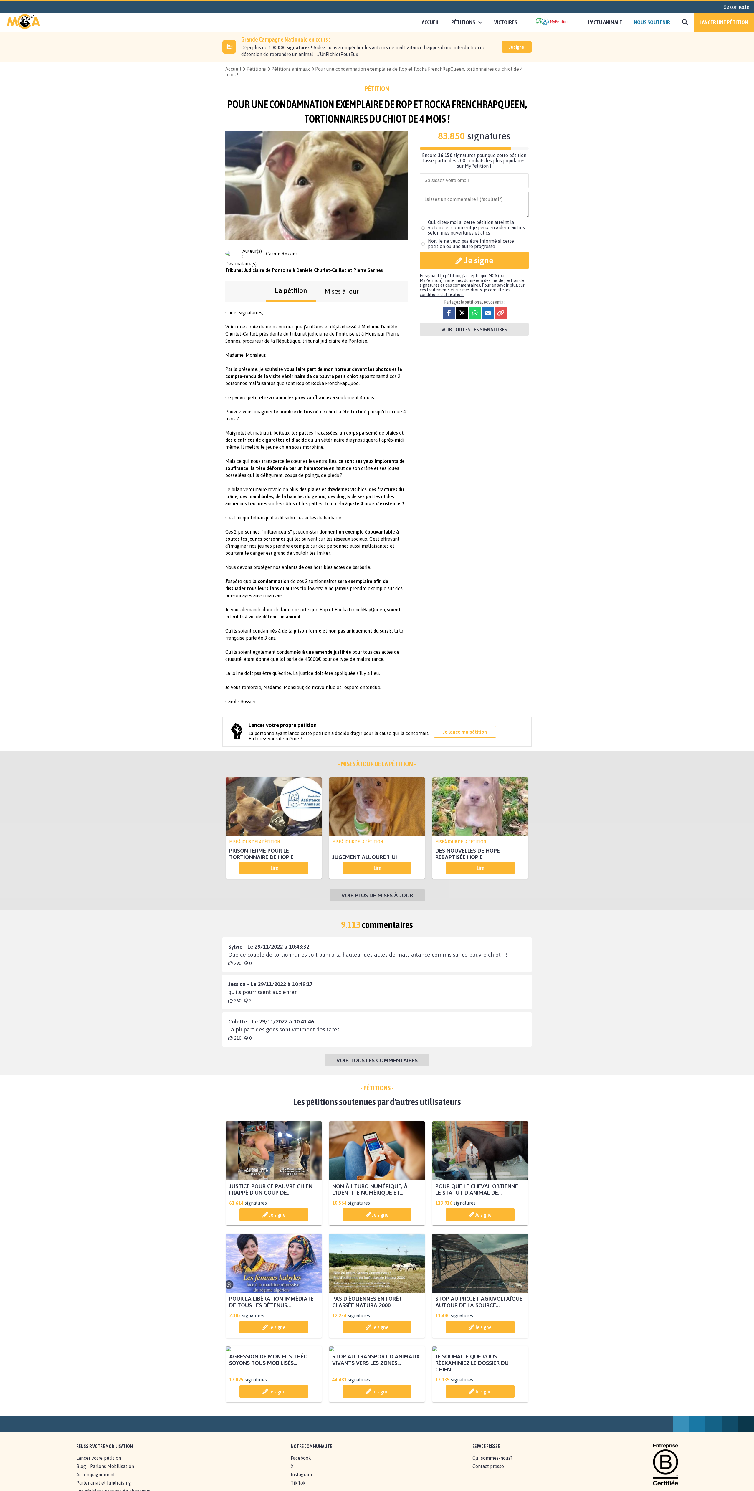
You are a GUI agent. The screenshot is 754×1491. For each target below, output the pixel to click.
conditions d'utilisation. (442, 294)
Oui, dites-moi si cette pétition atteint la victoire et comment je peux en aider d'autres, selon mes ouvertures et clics (477, 227)
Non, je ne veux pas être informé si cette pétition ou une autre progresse (471, 243)
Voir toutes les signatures (474, 329)
